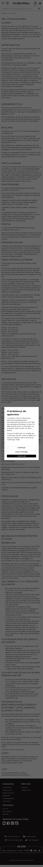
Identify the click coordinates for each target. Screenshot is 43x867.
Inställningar (22, 447)
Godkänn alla (21, 456)
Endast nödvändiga (21, 452)
